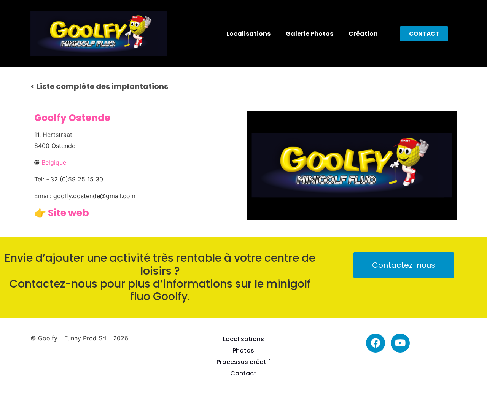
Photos (243, 350)
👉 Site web (61, 212)
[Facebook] (375, 343)
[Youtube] (400, 343)
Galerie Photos (309, 33)
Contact (243, 373)
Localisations (248, 33)
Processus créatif (243, 362)
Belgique (53, 162)
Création (363, 33)
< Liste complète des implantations (99, 86)
